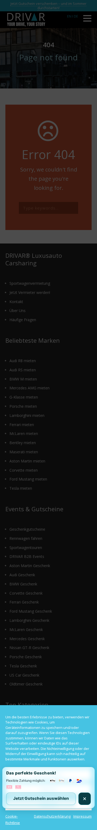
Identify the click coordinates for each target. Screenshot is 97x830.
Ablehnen (48, 789)
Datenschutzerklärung (52, 816)
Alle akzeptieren (48, 774)
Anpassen (48, 804)
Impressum (82, 816)
